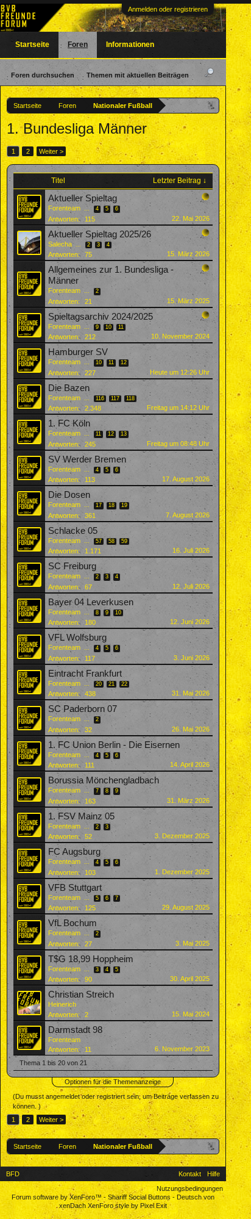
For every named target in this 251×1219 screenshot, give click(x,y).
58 (111, 541)
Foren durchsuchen (42, 75)
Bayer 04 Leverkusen (90, 602)
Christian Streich (81, 994)
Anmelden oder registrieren (168, 9)
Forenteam (64, 208)
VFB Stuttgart (75, 888)
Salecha (60, 244)
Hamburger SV (78, 352)
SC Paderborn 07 (82, 709)
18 (111, 505)
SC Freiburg (72, 566)
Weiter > (51, 151)
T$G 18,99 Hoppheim (90, 959)
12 (124, 362)
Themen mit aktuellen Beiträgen (138, 75)
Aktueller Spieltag (82, 198)
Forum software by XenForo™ (58, 1197)
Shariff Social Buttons (139, 1197)
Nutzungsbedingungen (190, 1188)
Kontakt (190, 1174)
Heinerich (62, 1004)
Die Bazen (69, 388)
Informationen (130, 44)
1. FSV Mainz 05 (81, 816)
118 (130, 398)
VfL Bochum (72, 923)
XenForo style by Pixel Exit (127, 1205)
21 (111, 684)
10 (108, 327)
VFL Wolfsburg (77, 637)
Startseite (32, 44)
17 (99, 505)
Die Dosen (69, 495)
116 (100, 398)
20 (99, 684)
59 (124, 541)
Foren (78, 44)
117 (115, 398)
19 (124, 505)
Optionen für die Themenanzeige (113, 1081)
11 (121, 327)
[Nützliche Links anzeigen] (212, 105)
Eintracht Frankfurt (85, 673)
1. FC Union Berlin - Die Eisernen (114, 745)
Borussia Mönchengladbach (103, 780)
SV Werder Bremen (87, 459)
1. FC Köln (69, 423)
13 (124, 434)
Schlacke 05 (72, 531)
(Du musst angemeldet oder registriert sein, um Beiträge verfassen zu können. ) (116, 1101)
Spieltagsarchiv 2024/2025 (100, 317)
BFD (12, 1174)
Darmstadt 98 (75, 1030)
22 (124, 684)
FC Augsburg (74, 852)
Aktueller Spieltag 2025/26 (99, 234)
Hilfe (213, 1174)
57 (99, 541)
